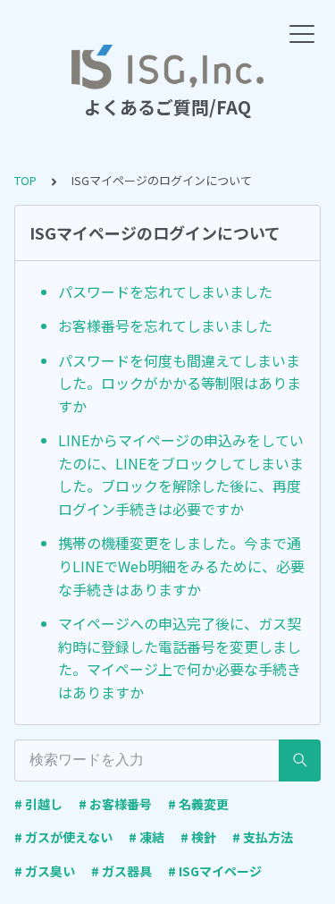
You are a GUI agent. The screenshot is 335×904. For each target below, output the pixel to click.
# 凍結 (146, 837)
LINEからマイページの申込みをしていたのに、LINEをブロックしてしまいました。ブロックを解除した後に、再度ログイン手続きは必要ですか (181, 474)
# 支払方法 (262, 837)
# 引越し (38, 804)
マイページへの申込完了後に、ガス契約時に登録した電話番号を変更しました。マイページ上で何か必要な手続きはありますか (179, 658)
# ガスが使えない (63, 837)
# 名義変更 (198, 804)
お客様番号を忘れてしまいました (165, 325)
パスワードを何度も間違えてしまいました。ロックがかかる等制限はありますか (179, 383)
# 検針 (198, 837)
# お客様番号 (115, 804)
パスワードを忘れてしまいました (165, 291)
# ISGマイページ (215, 871)
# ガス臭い (44, 871)
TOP (25, 180)
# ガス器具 (121, 871)
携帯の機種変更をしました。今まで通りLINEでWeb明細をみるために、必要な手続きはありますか (181, 565)
